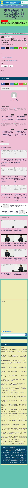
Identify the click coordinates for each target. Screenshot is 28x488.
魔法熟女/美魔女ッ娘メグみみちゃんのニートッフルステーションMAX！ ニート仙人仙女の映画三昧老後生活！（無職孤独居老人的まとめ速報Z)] (13, 362)
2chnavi (3, 301)
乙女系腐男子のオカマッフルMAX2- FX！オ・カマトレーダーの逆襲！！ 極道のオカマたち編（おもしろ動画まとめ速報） (13, 357)
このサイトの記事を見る (6, 57)
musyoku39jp (14, 99)
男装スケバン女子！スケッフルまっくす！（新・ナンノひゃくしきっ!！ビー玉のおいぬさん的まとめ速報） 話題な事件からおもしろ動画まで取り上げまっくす (14, 389)
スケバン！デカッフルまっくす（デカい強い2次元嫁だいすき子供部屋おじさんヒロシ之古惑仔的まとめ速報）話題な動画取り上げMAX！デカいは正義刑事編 (14, 420)
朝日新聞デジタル (9, 36)
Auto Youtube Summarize (12, 60)
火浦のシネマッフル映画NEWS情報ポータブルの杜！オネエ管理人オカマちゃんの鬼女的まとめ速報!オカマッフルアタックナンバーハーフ (14, 406)
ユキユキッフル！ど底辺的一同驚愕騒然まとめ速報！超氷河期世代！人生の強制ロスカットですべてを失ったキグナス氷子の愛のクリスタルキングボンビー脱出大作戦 (14, 438)
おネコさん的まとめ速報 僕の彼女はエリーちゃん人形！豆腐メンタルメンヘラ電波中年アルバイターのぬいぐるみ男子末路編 (14, 351)
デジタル (2, 36)
